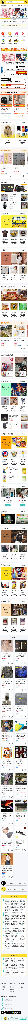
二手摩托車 (10, 883)
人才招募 (21, 987)
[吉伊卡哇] (20, 74)
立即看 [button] (6, 224)
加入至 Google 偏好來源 (25, 12)
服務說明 (3, 989)
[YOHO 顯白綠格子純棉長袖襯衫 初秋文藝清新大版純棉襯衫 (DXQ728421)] (5, 492)
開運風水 (16, 889)
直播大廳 (23, 511)
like (7, 176)
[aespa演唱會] (7, 80)
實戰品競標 (22, 213)
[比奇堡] (20, 68)
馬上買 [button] (5, 316)
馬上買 (23, 286)
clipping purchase (10, 176)
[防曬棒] (20, 80)
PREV (1, 135)
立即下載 (23, 1018)
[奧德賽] (20, 86)
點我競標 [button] (5, 243)
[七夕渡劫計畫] (14, 13)
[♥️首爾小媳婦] (23, 497)
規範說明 (18, 933)
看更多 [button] (6, 260)
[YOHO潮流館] (8, 497)
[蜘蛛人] (7, 74)
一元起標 (19, 883)
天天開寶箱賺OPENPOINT (13, 25)
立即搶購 (6, 116)
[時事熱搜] (7, 55)
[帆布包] (7, 86)
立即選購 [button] (5, 594)
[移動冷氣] (7, 68)
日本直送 (10, 5)
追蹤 (8, 505)
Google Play (16, 1012)
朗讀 (25, 8)
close (2, 1018)
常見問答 (12, 987)
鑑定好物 (18, 5)
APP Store (6, 1012)
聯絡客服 (12, 989)
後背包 (23, 889)
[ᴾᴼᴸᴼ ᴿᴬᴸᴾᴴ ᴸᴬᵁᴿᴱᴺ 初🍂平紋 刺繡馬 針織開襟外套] (20, 492)
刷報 (3, 883)
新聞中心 (3, 987)
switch (9, 889)
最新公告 (12, 991)
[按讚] (11, 369)
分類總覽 (3, 5)
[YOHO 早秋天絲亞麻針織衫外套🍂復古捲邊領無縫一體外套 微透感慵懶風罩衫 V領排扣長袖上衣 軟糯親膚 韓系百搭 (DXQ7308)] (12, 495)
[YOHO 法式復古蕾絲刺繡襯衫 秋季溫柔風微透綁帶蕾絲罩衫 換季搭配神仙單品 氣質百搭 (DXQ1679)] (12, 490)
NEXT (27, 135)
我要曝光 (24, 92)
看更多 (23, 122)
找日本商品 (22, 381)
